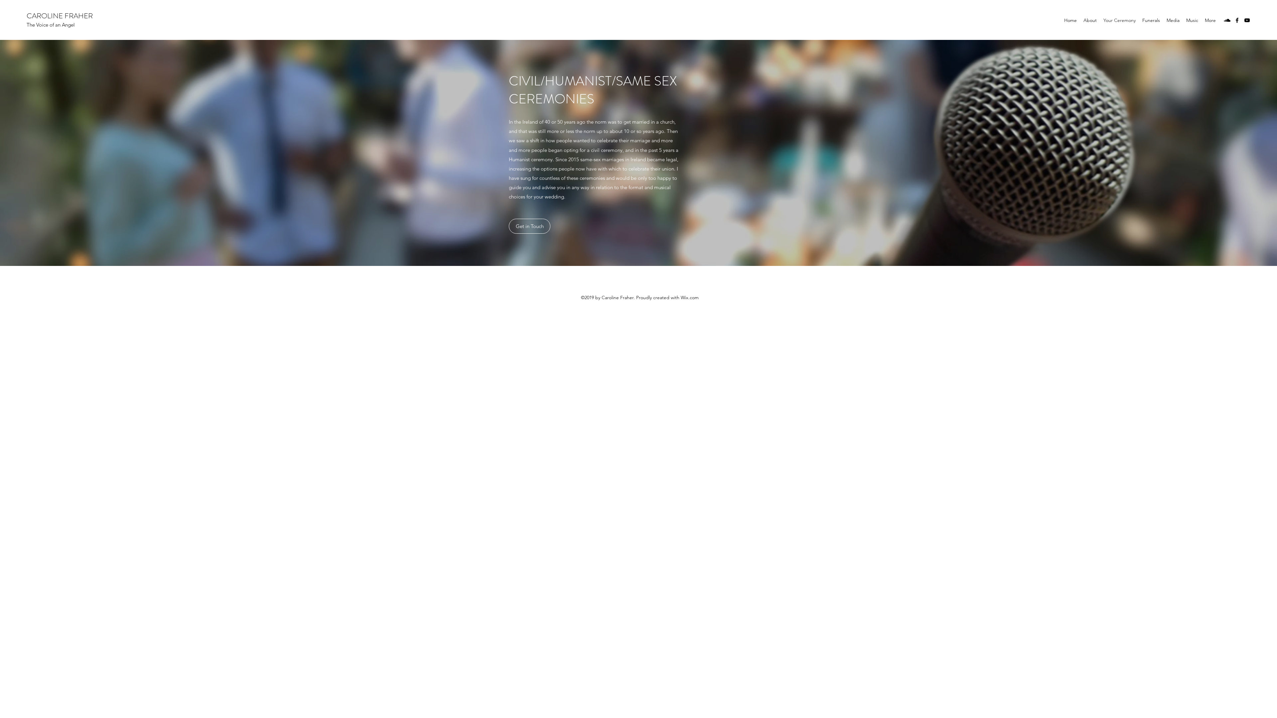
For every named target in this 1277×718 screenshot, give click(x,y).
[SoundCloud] (1227, 20)
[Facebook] (1237, 20)
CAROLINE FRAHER (60, 16)
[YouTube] (1247, 20)
